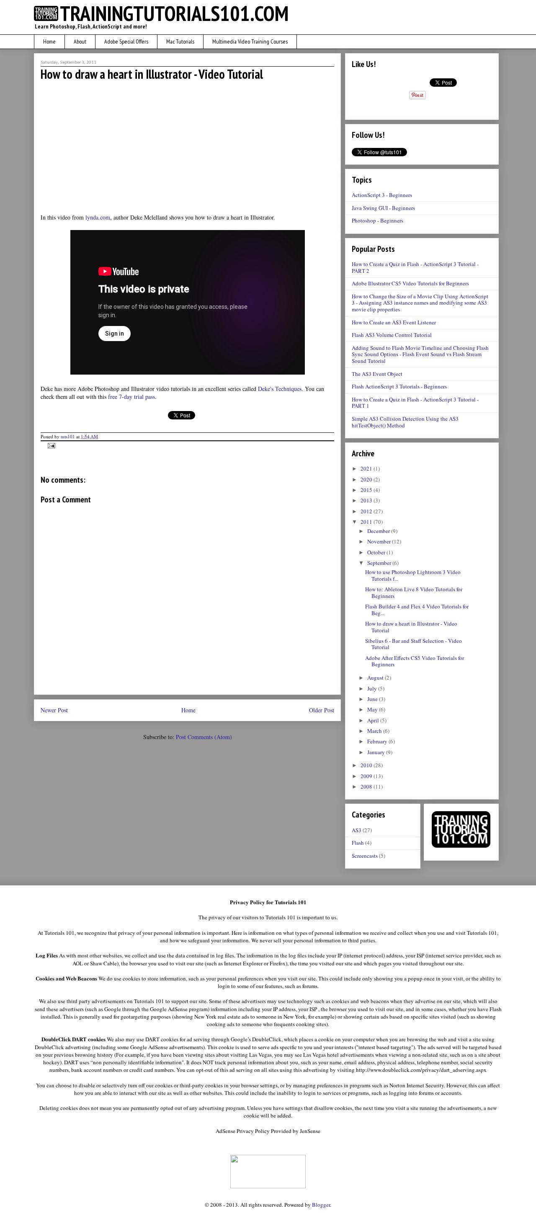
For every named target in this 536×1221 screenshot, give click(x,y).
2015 (367, 490)
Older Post (321, 710)
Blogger (321, 1204)
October (377, 552)
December (379, 531)
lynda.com (97, 217)
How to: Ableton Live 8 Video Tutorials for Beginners (413, 592)
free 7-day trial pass (131, 397)
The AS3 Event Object (377, 374)
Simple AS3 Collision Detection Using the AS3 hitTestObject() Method (405, 422)
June (373, 699)
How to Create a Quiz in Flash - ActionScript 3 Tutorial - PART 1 (415, 403)
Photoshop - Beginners (377, 220)
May (373, 709)
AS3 (356, 830)
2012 (367, 511)
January (376, 752)
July (372, 688)
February (378, 741)
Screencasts (365, 855)
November (379, 541)
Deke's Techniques (280, 389)
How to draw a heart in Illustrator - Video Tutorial (411, 627)
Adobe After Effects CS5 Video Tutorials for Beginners (414, 661)
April (373, 720)
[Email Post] (50, 445)
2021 (367, 468)
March (375, 731)
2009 (367, 776)
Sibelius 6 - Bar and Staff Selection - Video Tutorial (413, 644)
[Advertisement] (187, 146)
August (376, 677)
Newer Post (54, 710)
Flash (358, 842)
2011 (367, 521)
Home (188, 710)
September (379, 563)
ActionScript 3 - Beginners (382, 195)
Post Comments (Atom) (204, 737)
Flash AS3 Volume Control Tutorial (392, 335)
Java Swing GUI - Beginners (383, 208)
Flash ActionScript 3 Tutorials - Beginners (399, 386)
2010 (367, 765)
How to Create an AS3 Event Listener (394, 322)
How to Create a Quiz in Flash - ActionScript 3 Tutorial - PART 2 (415, 267)
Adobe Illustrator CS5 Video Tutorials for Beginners (410, 283)
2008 (367, 786)
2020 (367, 479)
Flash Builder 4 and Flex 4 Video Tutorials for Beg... (417, 610)
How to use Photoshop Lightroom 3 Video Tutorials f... (413, 575)
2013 (367, 500)
